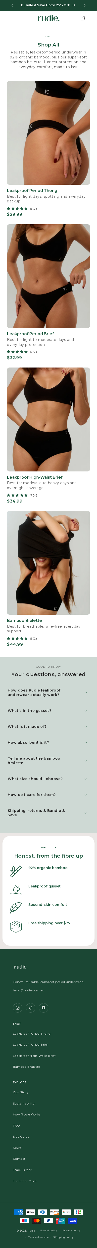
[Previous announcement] (12, 5)
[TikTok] (30, 1008)
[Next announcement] (84, 5)
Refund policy (49, 1230)
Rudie (31, 1231)
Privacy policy (71, 1230)
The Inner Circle (25, 1181)
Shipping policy (63, 1237)
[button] (12, 17)
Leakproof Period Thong (32, 1033)
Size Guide (21, 1136)
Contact (19, 1158)
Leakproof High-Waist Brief (34, 1056)
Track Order (22, 1170)
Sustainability (24, 1103)
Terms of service (38, 1237)
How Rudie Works (27, 1114)
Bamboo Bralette (26, 1066)
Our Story (21, 1092)
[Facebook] (43, 1008)
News (17, 1148)
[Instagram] (17, 1008)
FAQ (16, 1125)
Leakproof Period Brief (30, 1044)
